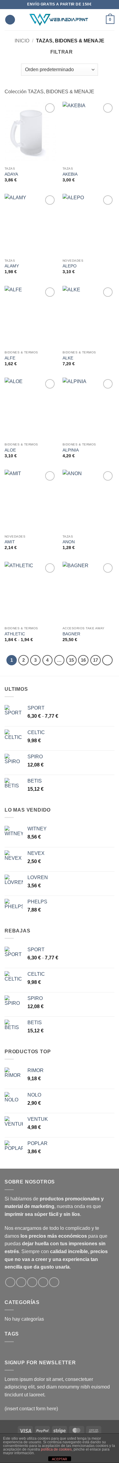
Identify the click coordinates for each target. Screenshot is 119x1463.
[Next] (107, 660)
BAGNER (71, 634)
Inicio (22, 40)
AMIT (10, 542)
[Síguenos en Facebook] (10, 1282)
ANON (69, 542)
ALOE (10, 450)
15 (71, 660)
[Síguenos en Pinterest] (54, 1282)
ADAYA (11, 174)
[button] (10, 20)
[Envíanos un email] (32, 1282)
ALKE (68, 358)
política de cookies (56, 1449)
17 (95, 660)
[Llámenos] (43, 1282)
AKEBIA (70, 174)
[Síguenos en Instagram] (21, 1282)
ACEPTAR (59, 1459)
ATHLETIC (15, 634)
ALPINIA (71, 450)
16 (83, 660)
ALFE (10, 358)
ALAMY (12, 266)
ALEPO (70, 266)
